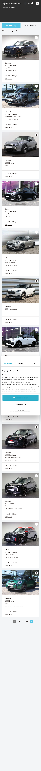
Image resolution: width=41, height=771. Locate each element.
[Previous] (15, 57)
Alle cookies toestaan (20, 398)
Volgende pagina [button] (31, 621)
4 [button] (21, 621)
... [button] (24, 621)
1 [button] (14, 621)
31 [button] (27, 621)
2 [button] (17, 621)
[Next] (25, 57)
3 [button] (19, 621)
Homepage (5, 7)
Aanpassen (19, 404)
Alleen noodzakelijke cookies (20, 411)
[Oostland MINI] (32, 3)
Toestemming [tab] (7, 363)
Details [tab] (20, 363)
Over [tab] (33, 363)
